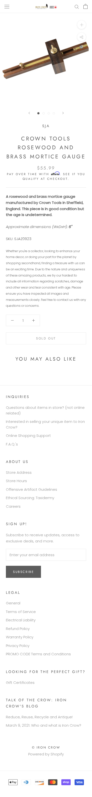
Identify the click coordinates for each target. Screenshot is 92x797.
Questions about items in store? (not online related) (45, 410)
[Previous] (29, 113)
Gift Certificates (20, 682)
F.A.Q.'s (12, 444)
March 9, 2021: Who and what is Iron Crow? (43, 725)
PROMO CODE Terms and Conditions (38, 654)
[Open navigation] (6, 6)
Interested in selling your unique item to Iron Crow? (45, 424)
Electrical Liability (21, 620)
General (13, 603)
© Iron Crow (46, 747)
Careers (13, 506)
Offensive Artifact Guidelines (31, 489)
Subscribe (23, 571)
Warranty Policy (19, 637)
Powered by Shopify (46, 754)
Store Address (19, 472)
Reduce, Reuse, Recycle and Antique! (39, 717)
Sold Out (46, 338)
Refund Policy (18, 628)
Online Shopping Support (28, 435)
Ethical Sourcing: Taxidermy (30, 497)
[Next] (63, 113)
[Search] (77, 6)
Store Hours (16, 480)
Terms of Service (21, 611)
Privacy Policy (17, 645)
